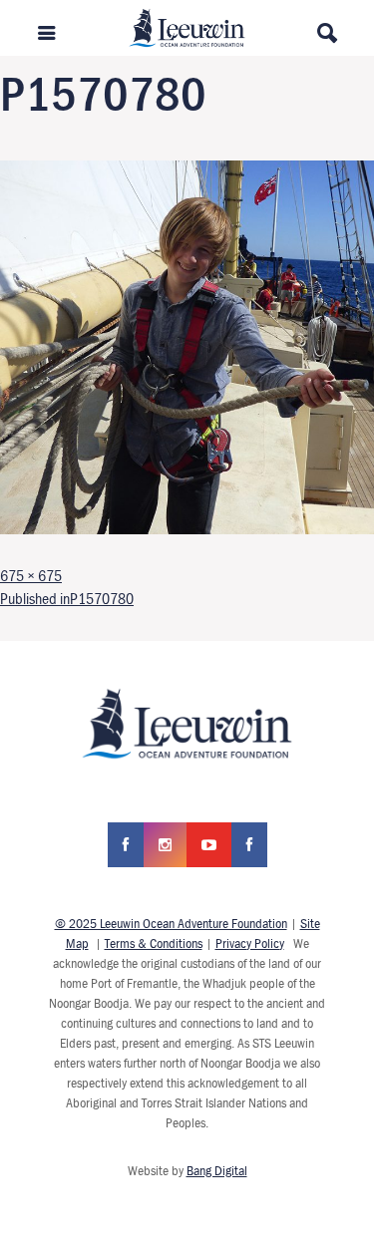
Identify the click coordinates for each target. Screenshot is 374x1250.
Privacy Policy (249, 943)
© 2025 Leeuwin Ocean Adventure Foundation (171, 923)
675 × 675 (31, 575)
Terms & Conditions (153, 943)
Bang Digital (217, 1170)
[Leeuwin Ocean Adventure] (187, 26)
